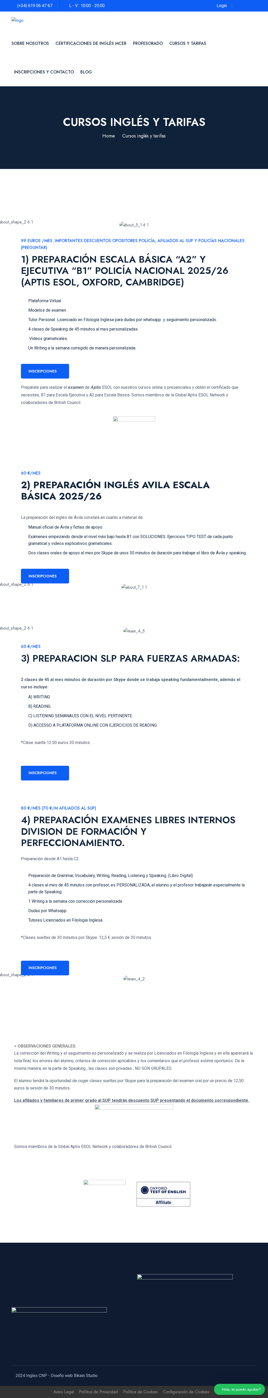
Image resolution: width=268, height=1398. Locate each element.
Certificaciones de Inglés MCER (90, 43)
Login (222, 5)
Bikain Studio (86, 1375)
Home (108, 135)
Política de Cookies (140, 1392)
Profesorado (148, 43)
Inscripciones (43, 371)
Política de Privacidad (98, 1392)
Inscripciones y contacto (44, 72)
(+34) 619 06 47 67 (34, 5)
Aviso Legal (63, 1392)
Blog (86, 72)
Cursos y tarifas (187, 43)
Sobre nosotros (30, 43)
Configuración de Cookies (186, 1392)
